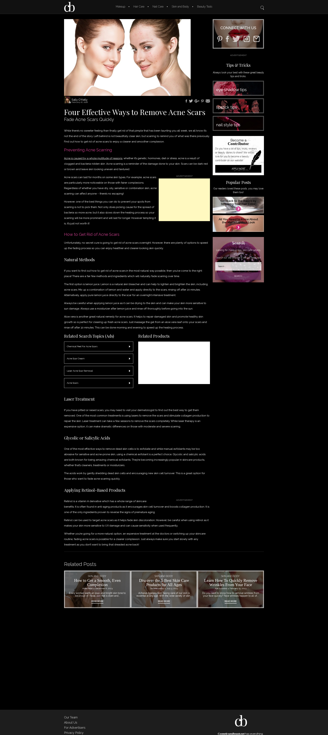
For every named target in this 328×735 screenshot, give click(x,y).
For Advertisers (74, 727)
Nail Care (158, 6)
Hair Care (138, 6)
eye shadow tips (231, 89)
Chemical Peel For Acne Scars (82, 346)
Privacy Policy (74, 732)
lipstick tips (226, 107)
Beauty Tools (204, 6)
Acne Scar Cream (76, 358)
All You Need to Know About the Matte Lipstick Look (238, 221)
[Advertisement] (184, 199)
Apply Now (238, 168)
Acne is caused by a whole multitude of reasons (93, 158)
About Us (70, 722)
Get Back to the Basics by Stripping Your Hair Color (238, 202)
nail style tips (228, 124)
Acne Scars (72, 383)
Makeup (120, 6)
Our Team (71, 717)
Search (262, 5)
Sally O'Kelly (79, 99)
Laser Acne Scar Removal (80, 371)
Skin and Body (180, 6)
